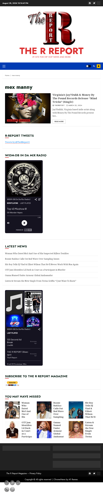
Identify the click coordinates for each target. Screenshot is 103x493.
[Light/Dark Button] (88, 66)
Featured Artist (25, 120)
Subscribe (98, 66)
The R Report (51, 50)
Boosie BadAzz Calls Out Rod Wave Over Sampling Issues (32, 258)
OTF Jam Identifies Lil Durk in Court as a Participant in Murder (35, 269)
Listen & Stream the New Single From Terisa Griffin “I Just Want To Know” (40, 281)
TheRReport (60, 106)
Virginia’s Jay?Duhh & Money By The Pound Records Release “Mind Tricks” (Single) (28, 108)
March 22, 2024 (75, 106)
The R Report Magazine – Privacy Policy (23, 473)
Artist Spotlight (12, 120)
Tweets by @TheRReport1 (17, 142)
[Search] (93, 66)
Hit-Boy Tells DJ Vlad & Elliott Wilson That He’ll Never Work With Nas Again (41, 264)
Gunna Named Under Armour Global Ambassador (29, 275)
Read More (59, 121)
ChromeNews (59, 479)
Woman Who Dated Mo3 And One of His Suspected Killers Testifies (37, 253)
